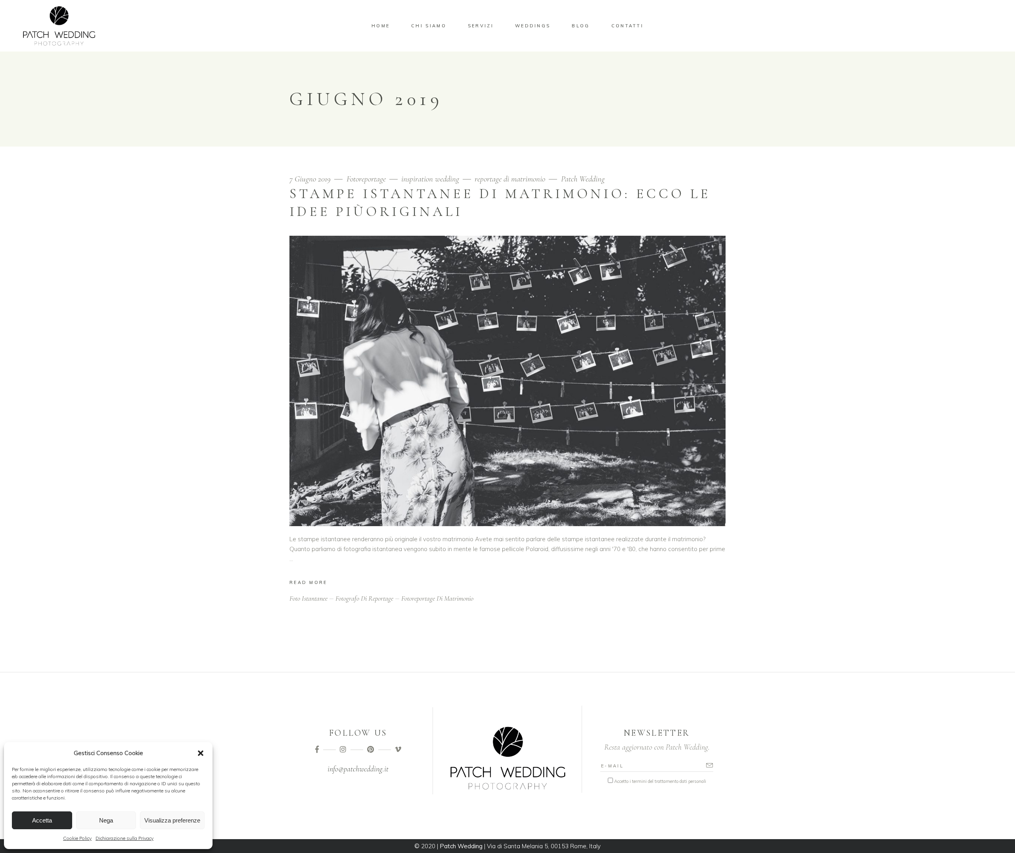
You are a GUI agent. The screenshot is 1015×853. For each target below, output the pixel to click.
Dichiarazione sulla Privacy (124, 838)
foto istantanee (308, 598)
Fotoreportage (366, 178)
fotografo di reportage (364, 598)
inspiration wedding (430, 178)
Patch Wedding (583, 178)
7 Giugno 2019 (311, 178)
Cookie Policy (77, 838)
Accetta (42, 820)
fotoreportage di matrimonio (437, 598)
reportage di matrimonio (510, 178)
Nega (106, 820)
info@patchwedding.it (358, 769)
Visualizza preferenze (172, 820)
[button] (201, 753)
